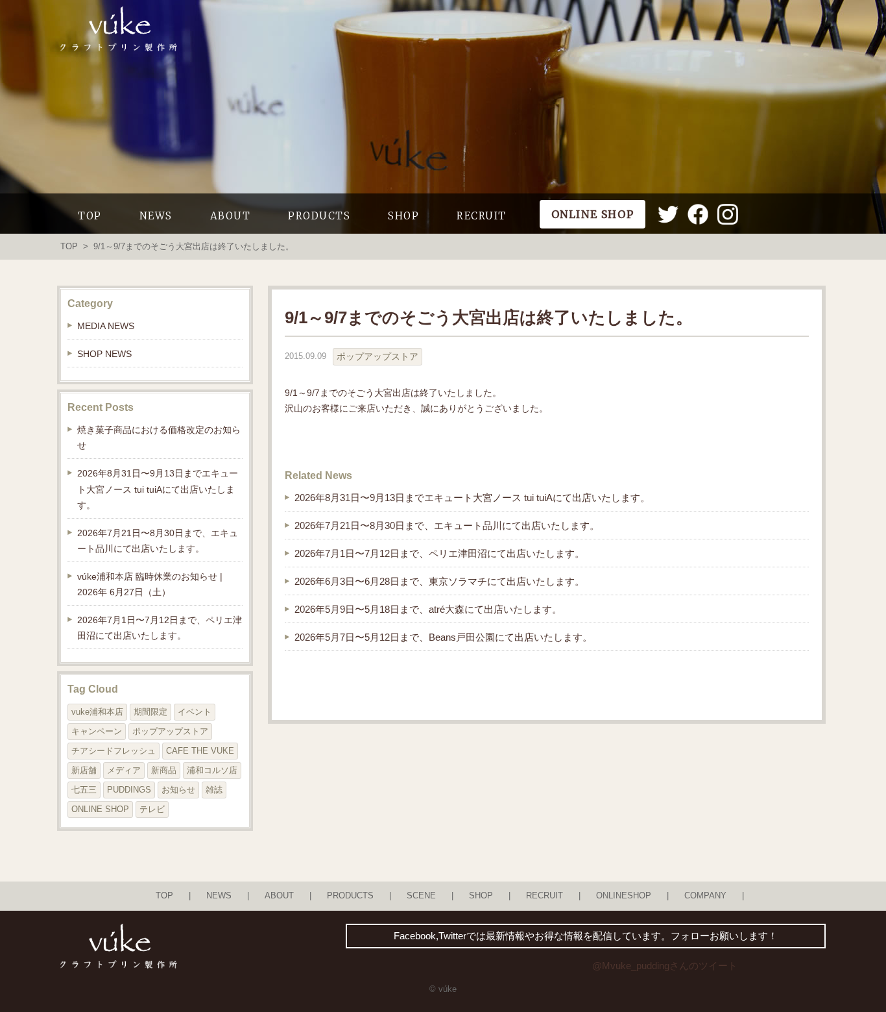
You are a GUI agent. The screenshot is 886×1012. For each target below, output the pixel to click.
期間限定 (150, 712)
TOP (90, 216)
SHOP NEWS (104, 354)
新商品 (163, 770)
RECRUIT (482, 216)
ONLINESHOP (623, 895)
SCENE (421, 895)
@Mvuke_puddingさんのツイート (664, 965)
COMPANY (705, 895)
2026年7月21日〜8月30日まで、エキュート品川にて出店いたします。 (446, 525)
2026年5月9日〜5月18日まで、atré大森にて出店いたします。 (428, 609)
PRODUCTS (319, 216)
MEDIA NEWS (105, 326)
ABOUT (230, 216)
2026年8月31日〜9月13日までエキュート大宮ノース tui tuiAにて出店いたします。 (472, 497)
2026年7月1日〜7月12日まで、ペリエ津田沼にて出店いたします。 (439, 553)
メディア (124, 770)
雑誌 (214, 790)
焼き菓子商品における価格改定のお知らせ (159, 437)
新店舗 (84, 770)
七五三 (84, 790)
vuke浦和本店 (97, 712)
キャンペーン (96, 731)
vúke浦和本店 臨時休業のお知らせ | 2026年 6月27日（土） (149, 584)
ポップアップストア (377, 356)
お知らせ (178, 790)
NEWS (156, 216)
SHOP (403, 216)
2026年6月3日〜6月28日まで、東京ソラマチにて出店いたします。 (439, 581)
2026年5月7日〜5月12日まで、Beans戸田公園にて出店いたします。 (443, 637)
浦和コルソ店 (212, 770)
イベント (194, 712)
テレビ (152, 809)
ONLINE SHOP (100, 809)
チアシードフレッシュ (113, 751)
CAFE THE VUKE (200, 751)
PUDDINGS (129, 790)
